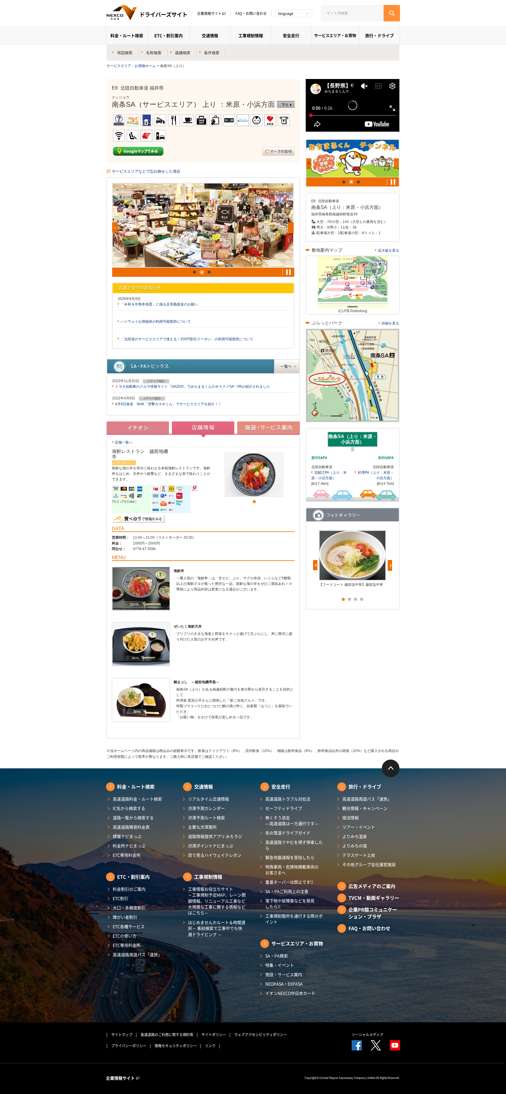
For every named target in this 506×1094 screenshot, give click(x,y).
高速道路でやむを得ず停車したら (294, 845)
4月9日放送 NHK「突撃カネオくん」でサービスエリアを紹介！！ (168, 404)
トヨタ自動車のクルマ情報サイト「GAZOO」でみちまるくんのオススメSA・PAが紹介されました (192, 386)
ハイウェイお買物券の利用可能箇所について (156, 322)
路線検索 (182, 52)
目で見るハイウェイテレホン (214, 855)
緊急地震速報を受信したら (289, 857)
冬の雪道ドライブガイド (287, 833)
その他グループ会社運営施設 (369, 864)
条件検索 (211, 52)
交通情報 (210, 35)
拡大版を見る (388, 250)
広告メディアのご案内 (371, 885)
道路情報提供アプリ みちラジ (215, 836)
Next (291, 227)
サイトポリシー (213, 1034)
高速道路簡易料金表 (131, 827)
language (285, 13)
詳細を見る (390, 323)
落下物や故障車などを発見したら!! (289, 903)
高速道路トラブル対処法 (287, 799)
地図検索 (124, 52)
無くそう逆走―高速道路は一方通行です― (292, 820)
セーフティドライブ (283, 808)
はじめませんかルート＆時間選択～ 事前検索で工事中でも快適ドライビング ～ (216, 928)
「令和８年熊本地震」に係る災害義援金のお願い (159, 304)
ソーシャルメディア (367, 1034)
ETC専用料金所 (127, 855)
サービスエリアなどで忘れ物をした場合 (146, 171)
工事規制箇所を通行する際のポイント (294, 919)
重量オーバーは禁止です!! (289, 882)
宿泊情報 (350, 817)
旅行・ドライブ (379, 35)
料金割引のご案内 (129, 889)
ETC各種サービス (129, 926)
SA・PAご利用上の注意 (286, 891)
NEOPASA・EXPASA (284, 984)
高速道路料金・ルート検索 (137, 799)
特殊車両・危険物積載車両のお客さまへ (292, 869)
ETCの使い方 (124, 936)
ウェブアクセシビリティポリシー (260, 1034)
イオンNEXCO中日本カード (290, 993)
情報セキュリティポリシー (176, 1045)
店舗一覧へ (123, 442)
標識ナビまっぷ (127, 836)
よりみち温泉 (354, 836)
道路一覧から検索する (133, 817)
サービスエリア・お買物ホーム (131, 66)
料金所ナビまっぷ (129, 846)
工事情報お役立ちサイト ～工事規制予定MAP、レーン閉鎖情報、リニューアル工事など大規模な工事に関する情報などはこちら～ (217, 901)
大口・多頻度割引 (129, 908)
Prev (115, 227)
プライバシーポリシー (128, 1045)
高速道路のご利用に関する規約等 (167, 1034)
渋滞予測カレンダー (206, 808)
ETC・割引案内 (168, 35)
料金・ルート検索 (126, 35)
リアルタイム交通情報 (208, 799)
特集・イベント (279, 965)
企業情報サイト (209, 13)
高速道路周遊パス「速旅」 (137, 954)
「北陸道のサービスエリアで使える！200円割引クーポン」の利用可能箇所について (187, 339)
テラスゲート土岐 (358, 855)
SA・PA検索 (276, 956)
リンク (210, 1045)
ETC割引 (120, 898)
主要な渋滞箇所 (202, 827)
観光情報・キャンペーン (364, 808)
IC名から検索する (129, 808)
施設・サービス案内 (283, 974)
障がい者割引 (125, 917)
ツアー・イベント (358, 827)
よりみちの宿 (354, 846)
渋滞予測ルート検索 (206, 817)
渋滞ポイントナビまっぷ (210, 846)
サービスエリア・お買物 (335, 35)
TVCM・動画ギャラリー (373, 897)
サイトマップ (121, 1034)
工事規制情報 (250, 35)
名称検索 (153, 52)
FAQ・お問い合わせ (251, 13)
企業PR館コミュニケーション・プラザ (372, 913)
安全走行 (291, 35)
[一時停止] (288, 272)
